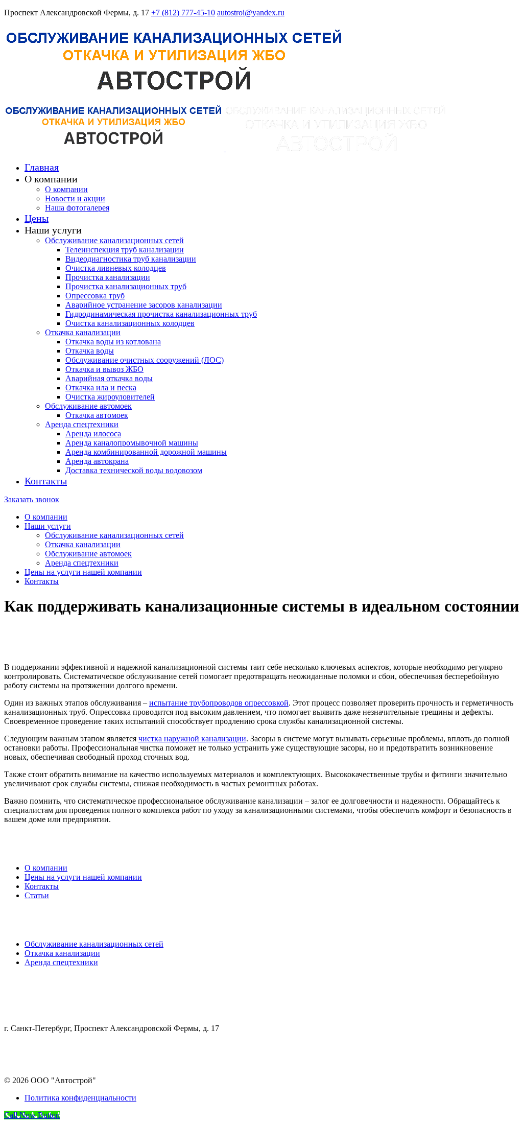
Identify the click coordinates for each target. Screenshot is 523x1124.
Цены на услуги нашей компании (83, 572)
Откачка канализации (83, 332)
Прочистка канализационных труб (125, 286)
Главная (42, 167)
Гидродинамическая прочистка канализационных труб (161, 314)
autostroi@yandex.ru (250, 12)
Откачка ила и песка (100, 387)
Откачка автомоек (96, 415)
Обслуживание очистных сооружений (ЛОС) (144, 360)
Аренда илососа (93, 433)
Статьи (37, 895)
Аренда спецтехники (81, 424)
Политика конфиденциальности (80, 1097)
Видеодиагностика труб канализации (130, 258)
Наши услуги (48, 526)
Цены (37, 218)
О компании (66, 189)
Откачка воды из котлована (113, 341)
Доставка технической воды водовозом (133, 470)
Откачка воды (89, 350)
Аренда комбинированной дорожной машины (146, 452)
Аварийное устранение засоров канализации (143, 304)
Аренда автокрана (97, 461)
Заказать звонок (31, 499)
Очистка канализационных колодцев (130, 323)
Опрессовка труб (95, 295)
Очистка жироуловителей (110, 396)
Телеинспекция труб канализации (124, 249)
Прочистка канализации (107, 277)
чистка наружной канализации (192, 738)
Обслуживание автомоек (88, 406)
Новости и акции (75, 198)
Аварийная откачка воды (109, 378)
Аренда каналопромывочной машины (131, 442)
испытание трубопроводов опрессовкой (219, 702)
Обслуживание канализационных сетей (114, 240)
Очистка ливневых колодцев (115, 268)
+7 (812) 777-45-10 (183, 12)
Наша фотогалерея (77, 207)
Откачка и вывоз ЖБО (104, 369)
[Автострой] (174, 97)
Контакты (46, 480)
